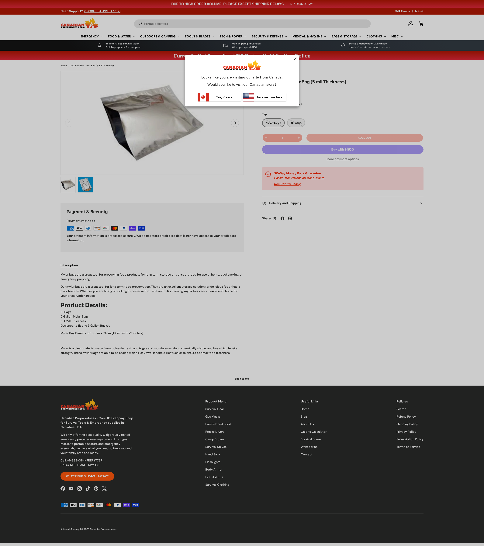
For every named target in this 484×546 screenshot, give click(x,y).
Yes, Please (224, 97)
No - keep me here (269, 97)
